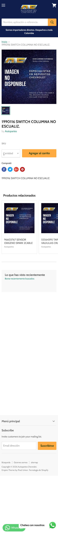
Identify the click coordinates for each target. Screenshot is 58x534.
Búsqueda (6, 462)
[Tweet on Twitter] (10, 169)
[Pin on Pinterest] (22, 169)
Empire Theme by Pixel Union (15, 470)
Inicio (4, 41)
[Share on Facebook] (4, 169)
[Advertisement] (29, 321)
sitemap (34, 462)
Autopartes (11, 131)
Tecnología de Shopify (38, 470)
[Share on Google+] (16, 169)
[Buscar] (52, 22)
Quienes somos (20, 462)
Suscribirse (47, 445)
